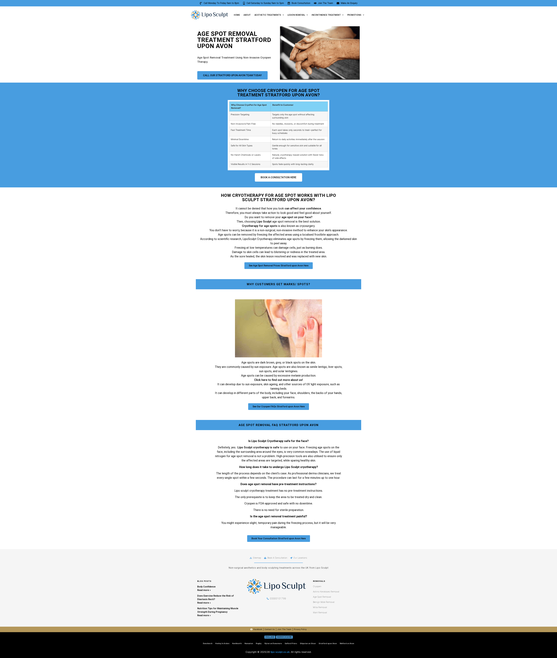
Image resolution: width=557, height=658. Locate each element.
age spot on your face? (297, 217)
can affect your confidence (303, 208)
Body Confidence (206, 586)
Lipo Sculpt (264, 221)
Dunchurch (208, 643)
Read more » (204, 590)
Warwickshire (284, 637)
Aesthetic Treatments (267, 15)
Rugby (259, 643)
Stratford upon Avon (328, 643)
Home (237, 15)
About (247, 15)
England (269, 637)
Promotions (354, 15)
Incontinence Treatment (326, 15)
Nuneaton (249, 643)
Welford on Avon (347, 643)
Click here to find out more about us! (278, 380)
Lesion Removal (296, 15)
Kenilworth (237, 643)
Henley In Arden (222, 643)
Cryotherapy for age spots (259, 226)
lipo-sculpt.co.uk (280, 651)
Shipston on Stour (308, 643)
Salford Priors (291, 643)
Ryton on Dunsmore (273, 643)
